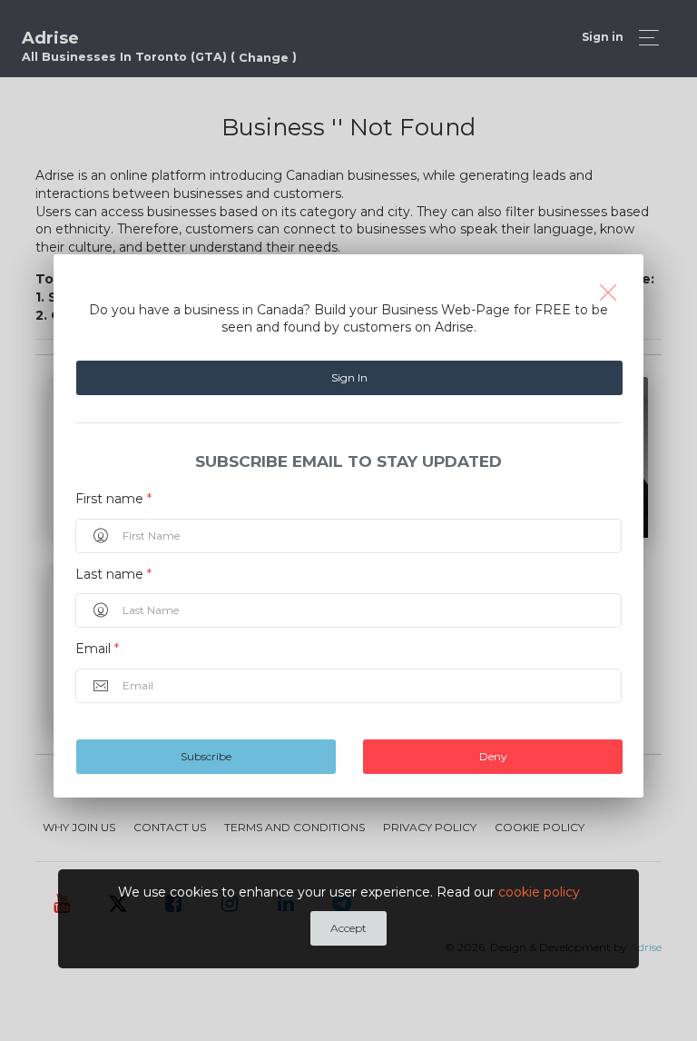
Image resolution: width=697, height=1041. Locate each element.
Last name (113, 574)
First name (113, 499)
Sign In (349, 377)
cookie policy (539, 892)
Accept (348, 928)
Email (97, 648)
